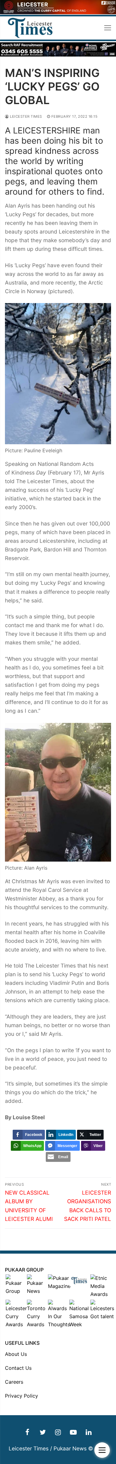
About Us (16, 1354)
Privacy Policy (21, 1396)
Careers (14, 1382)
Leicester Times (25, 116)
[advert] (58, 12)
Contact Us (18, 1368)
